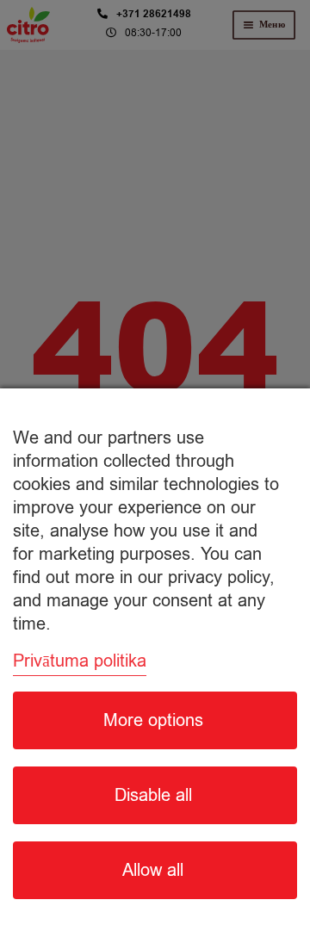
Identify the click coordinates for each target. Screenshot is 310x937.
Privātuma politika (79, 661)
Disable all (153, 795)
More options (153, 720)
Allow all (152, 870)
